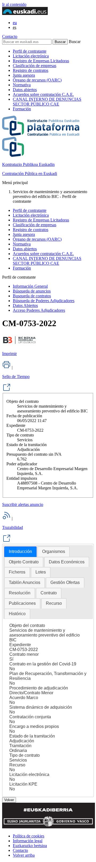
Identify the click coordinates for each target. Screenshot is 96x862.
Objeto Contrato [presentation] (24, 562)
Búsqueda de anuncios (32, 291)
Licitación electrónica (31, 56)
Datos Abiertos (25, 305)
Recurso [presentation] (54, 603)
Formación (22, 109)
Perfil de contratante (29, 51)
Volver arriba (24, 855)
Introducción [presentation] (20, 551)
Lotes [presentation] (40, 572)
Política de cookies (28, 836)
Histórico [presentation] (17, 613)
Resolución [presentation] (19, 593)
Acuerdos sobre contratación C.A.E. (43, 94)
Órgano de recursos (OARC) (37, 80)
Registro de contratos (30, 70)
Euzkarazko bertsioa (30, 845)
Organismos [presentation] (53, 551)
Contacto (9, 36)
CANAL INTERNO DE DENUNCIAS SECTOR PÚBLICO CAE (47, 101)
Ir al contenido (14, 4)
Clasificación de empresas (34, 65)
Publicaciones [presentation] (22, 603)
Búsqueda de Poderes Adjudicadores (43, 300)
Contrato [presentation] (49, 593)
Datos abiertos (25, 89)
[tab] (20, 552)
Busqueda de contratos (32, 296)
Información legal (27, 840)
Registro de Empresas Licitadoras (41, 60)
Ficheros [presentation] (17, 572)
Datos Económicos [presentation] (67, 562)
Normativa (22, 85)
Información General (30, 286)
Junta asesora (24, 75)
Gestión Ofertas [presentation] (65, 582)
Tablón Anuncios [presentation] (24, 582)
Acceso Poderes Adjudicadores (39, 310)
